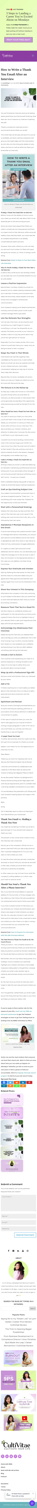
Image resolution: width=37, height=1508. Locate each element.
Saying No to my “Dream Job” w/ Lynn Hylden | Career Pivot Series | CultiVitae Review (18, 1321)
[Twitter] (10, 1082)
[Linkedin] (23, 1082)
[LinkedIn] (18, 1251)
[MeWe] (4, 1085)
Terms (3, 1487)
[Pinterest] (29, 1082)
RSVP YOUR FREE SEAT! (18, 39)
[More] (23, 1085)
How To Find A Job (26, 83)
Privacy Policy (6, 1490)
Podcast (4, 1476)
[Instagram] (28, 1251)
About (3, 1467)
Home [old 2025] (6, 1464)
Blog (2, 1473)
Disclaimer (4, 1484)
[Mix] (10, 1085)
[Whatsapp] (17, 1085)
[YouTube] (23, 1251)
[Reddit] (17, 1082)
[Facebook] (4, 1082)
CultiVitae (6, 83)
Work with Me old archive (10, 1470)
